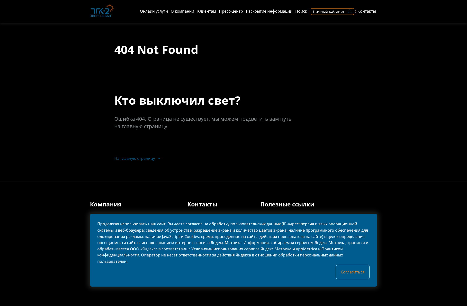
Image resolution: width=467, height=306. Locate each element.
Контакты (367, 11)
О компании (182, 11)
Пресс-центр (231, 11)
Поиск (301, 11)
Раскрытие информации (269, 11)
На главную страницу (134, 158)
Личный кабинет (329, 11)
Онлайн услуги (154, 11)
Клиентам (206, 11)
